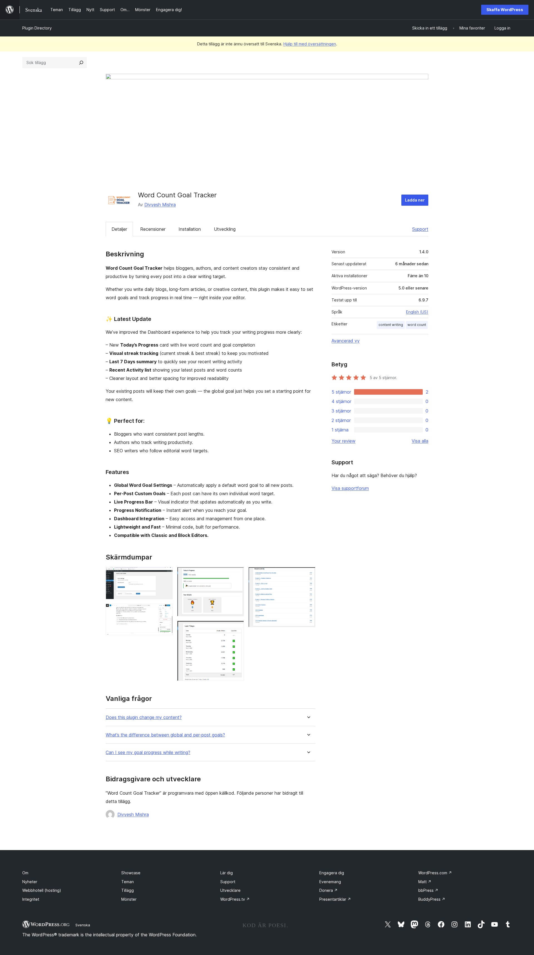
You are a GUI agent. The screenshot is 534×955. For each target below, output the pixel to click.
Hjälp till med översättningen (309, 43)
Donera (328, 890)
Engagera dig (331, 872)
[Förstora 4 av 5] (236, 628)
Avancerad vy (346, 340)
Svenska (82, 925)
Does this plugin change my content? (144, 717)
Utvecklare (230, 890)
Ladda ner (415, 200)
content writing (391, 325)
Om (25, 872)
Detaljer (119, 229)
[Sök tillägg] (81, 62)
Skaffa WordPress (504, 9)
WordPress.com (435, 872)
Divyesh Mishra (160, 204)
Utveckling (225, 229)
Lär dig (226, 872)
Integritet (30, 899)
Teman (127, 881)
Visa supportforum (350, 488)
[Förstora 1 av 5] (165, 574)
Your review (343, 441)
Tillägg (127, 890)
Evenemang (330, 881)
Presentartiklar (335, 899)
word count (416, 325)
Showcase (130, 872)
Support (420, 229)
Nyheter (29, 881)
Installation (190, 229)
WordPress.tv (235, 899)
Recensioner (152, 229)
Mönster (129, 899)
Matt (424, 881)
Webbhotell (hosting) (41, 890)
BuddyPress (431, 899)
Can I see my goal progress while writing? (148, 752)
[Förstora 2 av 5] (165, 611)
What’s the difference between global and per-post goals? (165, 735)
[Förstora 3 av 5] (236, 574)
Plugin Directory (37, 28)
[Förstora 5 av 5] (308, 574)
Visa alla (420, 441)
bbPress (428, 890)
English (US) (417, 312)
